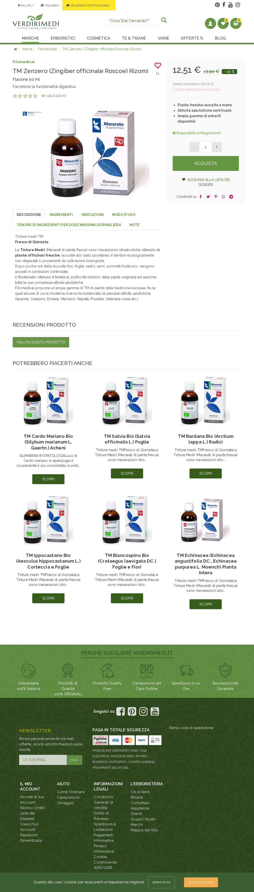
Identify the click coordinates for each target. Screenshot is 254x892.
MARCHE (30, 38)
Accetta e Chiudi (201, 882)
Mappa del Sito (144, 830)
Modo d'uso (123, 215)
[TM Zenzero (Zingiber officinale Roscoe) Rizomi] (100, 154)
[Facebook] (200, 196)
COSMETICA (98, 38)
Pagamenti (103, 835)
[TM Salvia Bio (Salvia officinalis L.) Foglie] (126, 401)
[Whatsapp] (224, 196)
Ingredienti (61, 215)
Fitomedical (24, 62)
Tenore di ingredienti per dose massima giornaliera (69, 225)
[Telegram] (231, 196)
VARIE (163, 38)
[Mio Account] (210, 23)
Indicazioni (93, 215)
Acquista (205, 163)
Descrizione (29, 215)
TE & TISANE (134, 38)
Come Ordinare (71, 792)
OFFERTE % (192, 38)
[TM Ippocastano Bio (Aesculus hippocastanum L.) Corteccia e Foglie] (48, 520)
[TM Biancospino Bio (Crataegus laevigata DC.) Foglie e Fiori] (126, 520)
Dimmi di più (162, 882)
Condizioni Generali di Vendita (103, 802)
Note (134, 225)
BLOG (220, 38)
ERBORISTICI (63, 38)
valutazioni (54, 95)
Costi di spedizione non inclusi (196, 89)
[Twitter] (208, 196)
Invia (74, 760)
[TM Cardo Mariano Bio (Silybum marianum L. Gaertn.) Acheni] (48, 401)
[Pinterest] (216, 196)
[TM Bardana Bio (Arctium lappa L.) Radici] (205, 401)
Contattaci (140, 803)
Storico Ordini (32, 808)
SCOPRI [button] (48, 479)
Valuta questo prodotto (41, 342)
